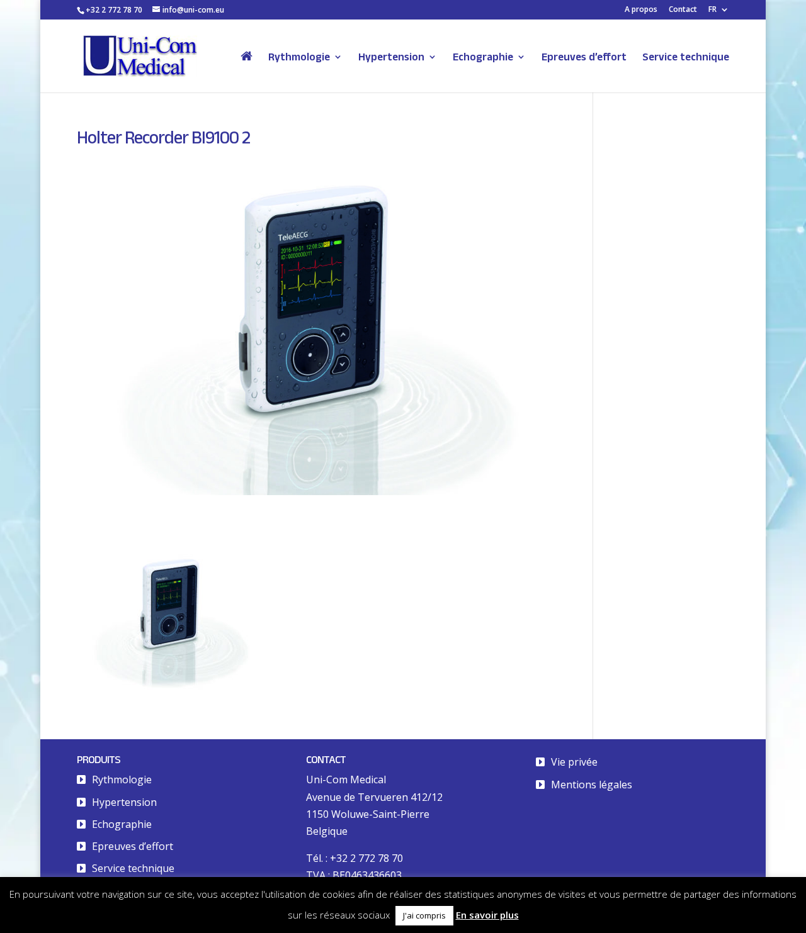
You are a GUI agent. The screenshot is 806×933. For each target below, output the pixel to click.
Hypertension (391, 57)
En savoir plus (487, 914)
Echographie (483, 57)
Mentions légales (591, 784)
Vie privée (574, 762)
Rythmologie (299, 57)
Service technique (685, 57)
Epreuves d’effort (584, 57)
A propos (641, 10)
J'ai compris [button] (424, 915)
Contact (683, 10)
